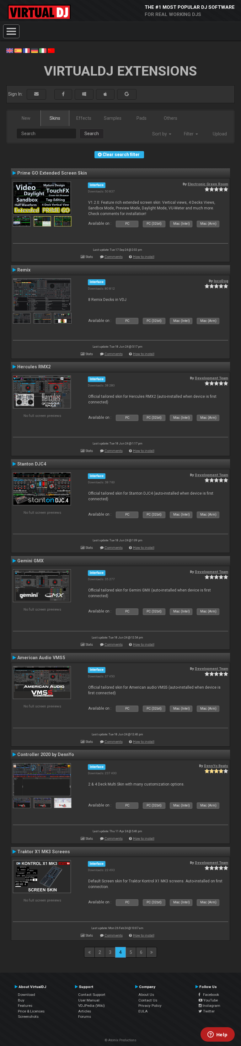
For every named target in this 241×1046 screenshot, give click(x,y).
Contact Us (147, 1000)
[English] (9, 50)
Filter (189, 133)
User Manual (88, 1000)
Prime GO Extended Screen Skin (52, 173)
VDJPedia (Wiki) (91, 1005)
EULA (143, 1011)
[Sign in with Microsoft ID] (84, 94)
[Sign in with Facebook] (63, 94)
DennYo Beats (216, 766)
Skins (55, 118)
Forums (84, 1016)
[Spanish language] (17, 50)
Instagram (211, 1005)
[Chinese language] (51, 50)
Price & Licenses (31, 1011)
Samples (112, 118)
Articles (84, 1011)
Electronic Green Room (208, 184)
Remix (23, 269)
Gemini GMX (30, 560)
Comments (113, 257)
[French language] (26, 50)
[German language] (34, 50)
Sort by (160, 133)
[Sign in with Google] (127, 94)
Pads (142, 118)
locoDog (221, 281)
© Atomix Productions (121, 1040)
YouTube (210, 1000)
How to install (143, 257)
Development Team (211, 378)
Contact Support (91, 994)
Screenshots (28, 1016)
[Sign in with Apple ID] (105, 94)
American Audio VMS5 (41, 657)
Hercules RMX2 (34, 366)
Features (25, 1005)
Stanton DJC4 (31, 463)
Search (91, 133)
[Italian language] (42, 50)
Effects (83, 118)
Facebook (209, 994)
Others (170, 118)
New (26, 118)
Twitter (208, 1011)
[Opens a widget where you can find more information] (217, 1035)
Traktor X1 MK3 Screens (43, 851)
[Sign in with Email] (36, 94)
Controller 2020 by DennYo (45, 754)
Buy (21, 1000)
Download (26, 994)
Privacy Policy (150, 1005)
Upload (220, 133)
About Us (146, 994)
